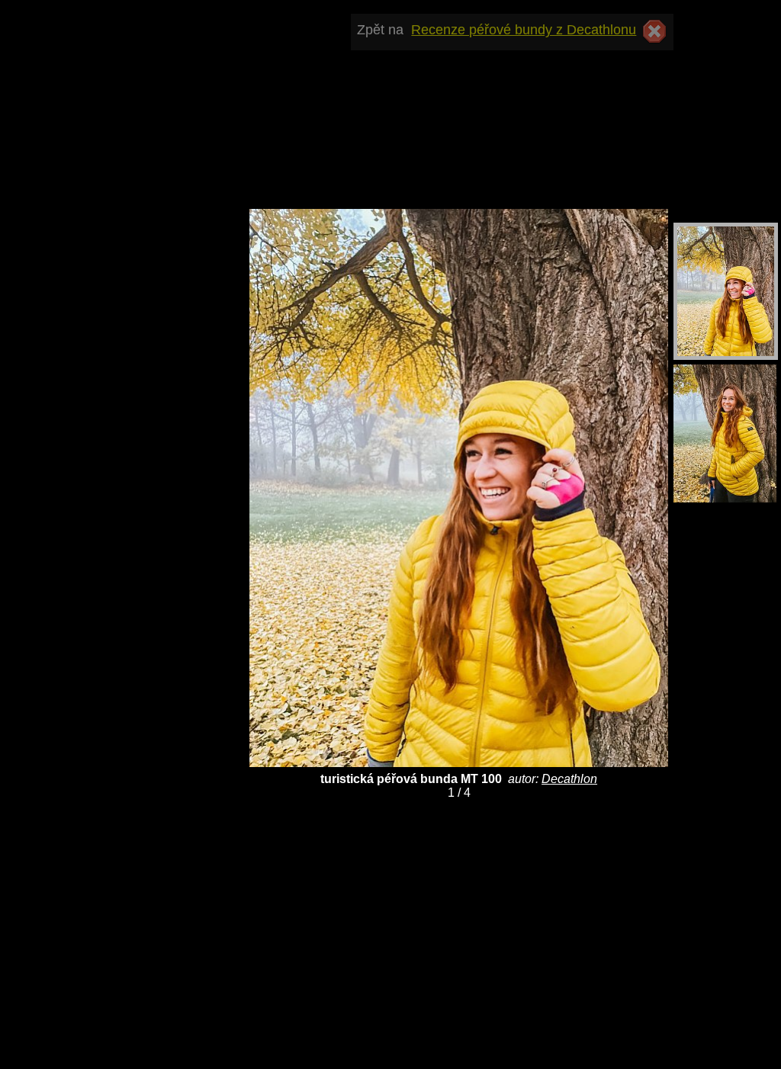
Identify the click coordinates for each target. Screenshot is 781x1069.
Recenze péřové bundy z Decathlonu (523, 29)
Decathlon (569, 778)
